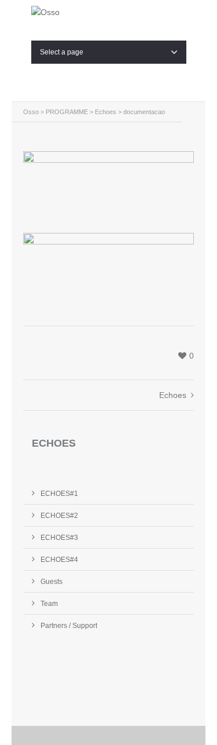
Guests (51, 582)
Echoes (105, 111)
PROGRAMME (67, 111)
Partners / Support (69, 626)
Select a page (61, 52)
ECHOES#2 (59, 516)
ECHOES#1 (59, 494)
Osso (31, 111)
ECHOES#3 (59, 538)
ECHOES (54, 443)
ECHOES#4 (59, 560)
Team (49, 604)
